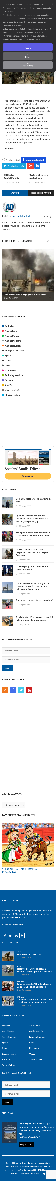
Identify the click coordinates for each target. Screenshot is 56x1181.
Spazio (8, 355)
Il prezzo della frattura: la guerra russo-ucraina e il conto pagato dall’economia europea (32, 586)
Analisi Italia (11, 331)
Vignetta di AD (12, 390)
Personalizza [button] (28, 66)
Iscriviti (7, 668)
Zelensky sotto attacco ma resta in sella (33, 500)
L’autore (15, 193)
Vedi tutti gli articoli (21, 216)
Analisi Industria (13, 340)
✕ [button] (52, 4)
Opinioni (9, 380)
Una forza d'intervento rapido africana (38, 176)
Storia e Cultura (12, 395)
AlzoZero (9, 385)
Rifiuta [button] (27, 57)
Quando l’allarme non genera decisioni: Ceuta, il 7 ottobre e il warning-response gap (32, 518)
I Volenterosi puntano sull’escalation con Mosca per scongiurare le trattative (35, 1002)
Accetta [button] (28, 48)
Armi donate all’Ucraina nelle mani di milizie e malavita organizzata (34, 618)
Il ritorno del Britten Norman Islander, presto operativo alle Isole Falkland (34, 971)
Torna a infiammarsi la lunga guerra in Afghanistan (25, 294)
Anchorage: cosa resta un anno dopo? (34, 600)
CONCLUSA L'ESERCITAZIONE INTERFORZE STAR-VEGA (14, 178)
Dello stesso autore (41, 193)
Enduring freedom (14, 375)
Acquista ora (26, 1144)
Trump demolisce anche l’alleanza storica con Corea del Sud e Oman (33, 534)
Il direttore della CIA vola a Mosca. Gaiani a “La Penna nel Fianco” (34, 985)
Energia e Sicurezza (14, 350)
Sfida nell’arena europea (19, 868)
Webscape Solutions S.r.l (33, 1173)
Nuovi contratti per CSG (29, 954)
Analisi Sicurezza (13, 345)
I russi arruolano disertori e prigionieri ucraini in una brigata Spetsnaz (32, 552)
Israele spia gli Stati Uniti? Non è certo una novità (32, 568)
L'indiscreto (10, 370)
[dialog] (28, 36)
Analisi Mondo (12, 336)
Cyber (8, 360)
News (7, 365)
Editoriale (10, 326)
